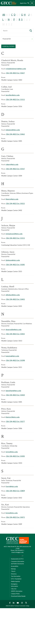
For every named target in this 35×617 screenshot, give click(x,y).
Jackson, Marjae (8, 225)
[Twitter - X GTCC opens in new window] (26, 602)
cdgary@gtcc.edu (12, 164)
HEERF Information (16, 591)
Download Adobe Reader (18, 596)
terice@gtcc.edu (12, 452)
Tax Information (15, 576)
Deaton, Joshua (7, 121)
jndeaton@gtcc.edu (13, 130)
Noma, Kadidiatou (9, 347)
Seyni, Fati (6, 478)
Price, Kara (6, 409)
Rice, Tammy (7, 443)
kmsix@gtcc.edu (12, 513)
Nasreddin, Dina (8, 321)
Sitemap (13, 569)
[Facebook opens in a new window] (9, 602)
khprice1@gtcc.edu (13, 417)
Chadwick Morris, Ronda (12, 60)
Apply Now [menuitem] (23, 3)
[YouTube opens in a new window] (18, 602)
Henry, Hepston (8, 191)
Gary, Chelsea (7, 156)
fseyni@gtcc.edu (12, 486)
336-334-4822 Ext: (15, 73)
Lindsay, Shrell (7, 286)
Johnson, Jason (7, 252)
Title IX (13, 571)
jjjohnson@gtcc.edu (13, 260)
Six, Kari (5, 504)
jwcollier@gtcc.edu (13, 95)
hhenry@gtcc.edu (12, 199)
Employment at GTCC (17, 559)
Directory (14, 574)
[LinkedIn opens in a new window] (14, 602)
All (3, 14)
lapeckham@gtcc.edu (13, 391)
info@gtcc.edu (19, 552)
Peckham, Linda (8, 382)
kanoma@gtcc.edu (12, 356)
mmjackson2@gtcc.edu (14, 234)
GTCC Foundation (16, 579)
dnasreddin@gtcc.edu (13, 329)
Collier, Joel (6, 87)
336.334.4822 (19, 550)
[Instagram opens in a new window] (22, 602)
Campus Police (15, 593)
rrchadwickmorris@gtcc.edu (16, 69)
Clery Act (13, 588)
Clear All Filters (8, 46)
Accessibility (14, 566)
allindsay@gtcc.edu (13, 295)
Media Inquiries (15, 581)
